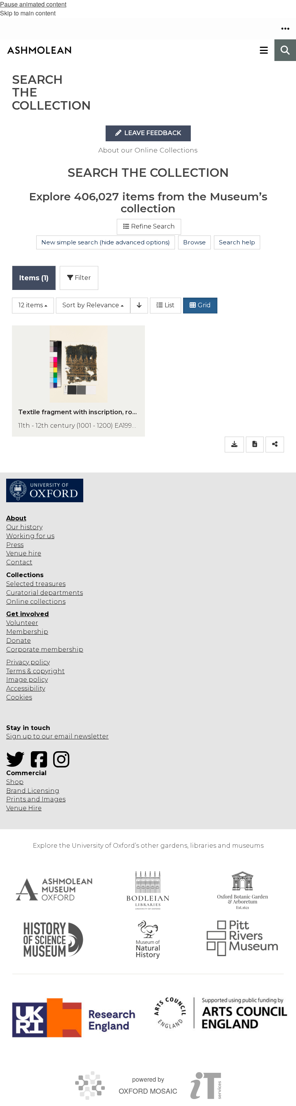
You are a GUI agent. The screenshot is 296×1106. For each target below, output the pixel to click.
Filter (82, 277)
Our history (24, 527)
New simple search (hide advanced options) (105, 242)
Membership (27, 631)
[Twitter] (17, 764)
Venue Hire (24, 808)
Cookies (19, 697)
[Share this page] (275, 444)
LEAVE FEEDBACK (152, 133)
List (170, 305)
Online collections (36, 601)
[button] (285, 28)
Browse (194, 242)
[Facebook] (41, 764)
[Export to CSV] (234, 444)
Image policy (27, 679)
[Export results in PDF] (255, 444)
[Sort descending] (139, 305)
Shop (15, 782)
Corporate (22, 649)
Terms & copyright (35, 671)
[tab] (34, 278)
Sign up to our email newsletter (57, 736)
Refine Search (153, 226)
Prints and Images (36, 799)
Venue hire (23, 553)
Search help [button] (237, 242)
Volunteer (22, 623)
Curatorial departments (44, 592)
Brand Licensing (32, 790)
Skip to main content (28, 12)
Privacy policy (28, 662)
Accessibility (25, 688)
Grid (204, 305)
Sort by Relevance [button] (90, 305)
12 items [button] (30, 305)
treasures (50, 584)
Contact (19, 562)
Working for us (30, 536)
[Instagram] (63, 764)
